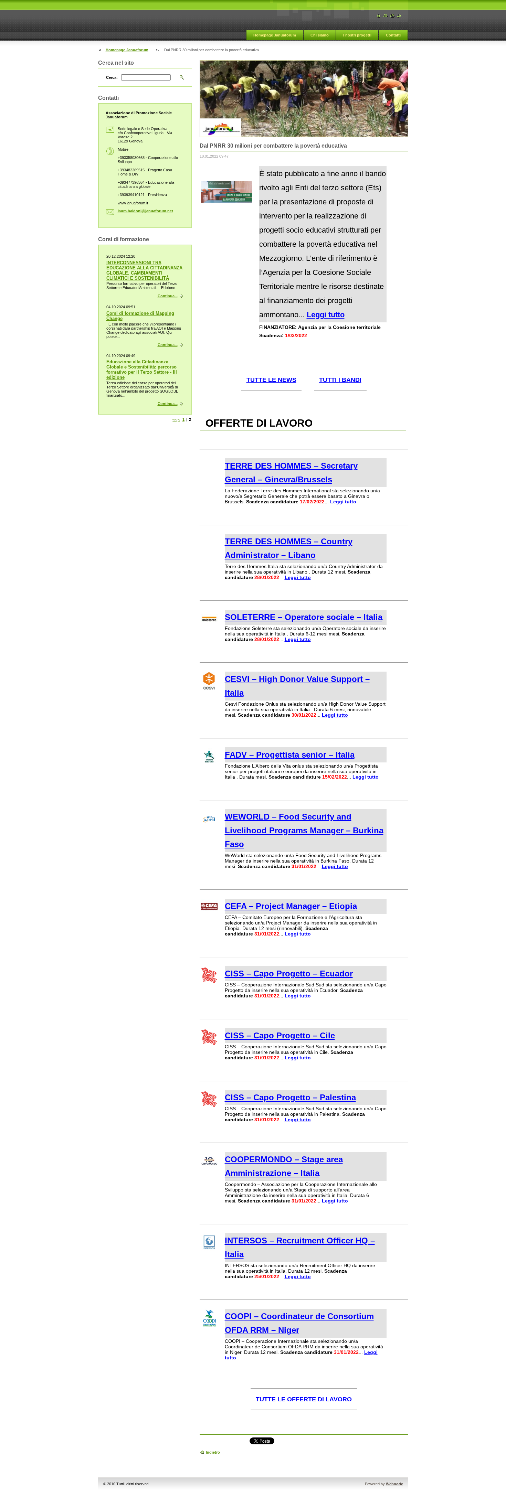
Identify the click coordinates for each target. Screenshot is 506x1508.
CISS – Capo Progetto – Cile (280, 1035)
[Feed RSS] (399, 16)
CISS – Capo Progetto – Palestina (290, 1097)
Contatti (393, 35)
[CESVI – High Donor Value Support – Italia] (209, 688)
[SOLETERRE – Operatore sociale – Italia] (209, 626)
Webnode (394, 1484)
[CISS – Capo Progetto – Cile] (209, 1044)
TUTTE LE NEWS (271, 379)
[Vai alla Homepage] (379, 16)
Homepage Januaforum (274, 35)
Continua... (168, 296)
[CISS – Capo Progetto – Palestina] (209, 1106)
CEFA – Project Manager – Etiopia (291, 906)
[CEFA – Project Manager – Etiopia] (209, 915)
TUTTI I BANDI (340, 379)
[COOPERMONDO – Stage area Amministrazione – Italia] (209, 1168)
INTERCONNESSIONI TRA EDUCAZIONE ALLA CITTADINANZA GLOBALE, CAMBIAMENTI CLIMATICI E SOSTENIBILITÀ (144, 270)
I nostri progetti (357, 35)
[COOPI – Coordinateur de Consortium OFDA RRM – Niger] (209, 1325)
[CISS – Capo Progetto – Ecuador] (209, 982)
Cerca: (112, 77)
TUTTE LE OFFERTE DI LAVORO (304, 1399)
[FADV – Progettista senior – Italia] (209, 763)
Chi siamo (319, 35)
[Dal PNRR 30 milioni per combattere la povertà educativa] (226, 201)
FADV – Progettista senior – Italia (290, 754)
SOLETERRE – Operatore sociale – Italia (303, 617)
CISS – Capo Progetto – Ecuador (289, 973)
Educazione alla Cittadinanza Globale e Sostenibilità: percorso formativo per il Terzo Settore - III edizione (141, 369)
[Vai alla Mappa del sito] (385, 16)
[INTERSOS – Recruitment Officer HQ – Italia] (209, 1249)
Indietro (213, 1452)
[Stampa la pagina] (392, 16)
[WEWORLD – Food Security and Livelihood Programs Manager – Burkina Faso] (209, 825)
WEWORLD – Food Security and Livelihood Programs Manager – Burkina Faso (304, 830)
